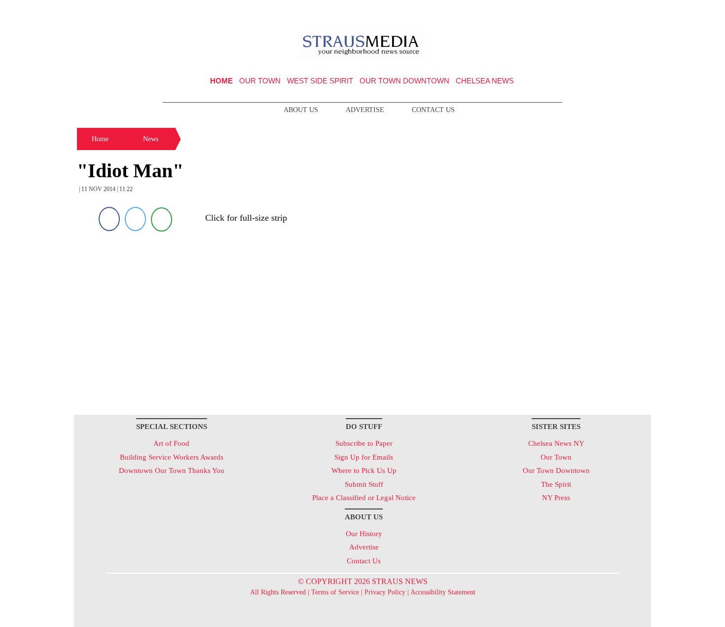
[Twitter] (135, 219)
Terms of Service (335, 592)
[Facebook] (109, 219)
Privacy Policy (384, 592)
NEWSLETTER (566, 11)
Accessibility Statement (442, 592)
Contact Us (433, 110)
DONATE (623, 11)
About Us (301, 110)
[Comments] (161, 219)
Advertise (365, 110)
